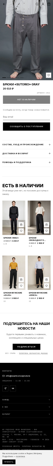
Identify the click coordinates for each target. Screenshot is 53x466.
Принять (9, 462)
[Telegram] (5, 388)
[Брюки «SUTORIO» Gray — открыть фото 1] (26, 40)
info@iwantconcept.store (18, 376)
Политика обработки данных (33, 353)
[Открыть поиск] (37, 4)
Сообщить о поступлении (26, 126)
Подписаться (26, 347)
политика (20, 456)
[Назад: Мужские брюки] (4, 4)
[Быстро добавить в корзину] (21, 224)
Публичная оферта (11, 446)
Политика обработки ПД (33, 446)
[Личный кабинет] (43, 4)
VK (13, 388)
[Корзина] (49, 4)
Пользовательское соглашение (17, 450)
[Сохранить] (48, 75)
